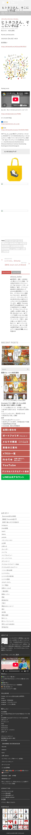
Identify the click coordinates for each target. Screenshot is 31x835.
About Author (6, 272)
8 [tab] (22, 364)
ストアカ (4, 552)
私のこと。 (5, 618)
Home (3, 752)
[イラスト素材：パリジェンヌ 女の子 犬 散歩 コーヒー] (20, 816)
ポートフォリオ (6, 764)
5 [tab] (16, 364)
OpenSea (20, 240)
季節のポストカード (8, 606)
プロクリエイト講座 (7, 248)
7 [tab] (20, 364)
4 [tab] (14, 364)
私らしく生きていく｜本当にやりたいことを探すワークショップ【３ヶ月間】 (15, 782)
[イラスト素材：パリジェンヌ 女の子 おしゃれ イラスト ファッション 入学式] (26, 811)
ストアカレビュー (7, 555)
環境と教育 (5, 615)
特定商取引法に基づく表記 (8, 738)
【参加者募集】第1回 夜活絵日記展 (11, 743)
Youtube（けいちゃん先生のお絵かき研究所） (13, 696)
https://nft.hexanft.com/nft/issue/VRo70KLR (13, 46)
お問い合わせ (5, 755)
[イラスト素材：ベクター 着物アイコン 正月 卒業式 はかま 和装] (10, 827)
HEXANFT (11, 240)
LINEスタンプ (4, 719)
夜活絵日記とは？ (6, 778)
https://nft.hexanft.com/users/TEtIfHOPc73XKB (14, 130)
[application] (15, 665)
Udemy (4, 534)
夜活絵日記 (6, 415)
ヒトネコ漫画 (6, 579)
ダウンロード (6, 561)
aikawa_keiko (14, 28)
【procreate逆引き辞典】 (9, 516)
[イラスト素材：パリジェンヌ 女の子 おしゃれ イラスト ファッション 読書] (4, 816)
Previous (3, 355)
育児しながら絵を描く (8, 624)
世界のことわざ (6, 588)
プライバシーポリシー (7, 736)
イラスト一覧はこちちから (8, 802)
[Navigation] (3, 2)
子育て (4, 603)
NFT (15, 240)
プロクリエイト (5, 246)
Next (28, 355)
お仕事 (4, 543)
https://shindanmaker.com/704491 (11, 114)
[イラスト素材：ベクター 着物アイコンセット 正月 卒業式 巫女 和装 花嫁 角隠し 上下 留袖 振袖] (15, 827)
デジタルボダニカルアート (10, 567)
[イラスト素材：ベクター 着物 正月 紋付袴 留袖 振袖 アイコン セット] (10, 821)
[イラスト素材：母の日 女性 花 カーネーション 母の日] (10, 811)
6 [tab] (18, 364)
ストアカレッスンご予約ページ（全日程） (13, 758)
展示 (3, 609)
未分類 (4, 612)
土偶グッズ (4, 731)
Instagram (5, 525)
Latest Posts (16, 272)
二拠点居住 (5, 591)
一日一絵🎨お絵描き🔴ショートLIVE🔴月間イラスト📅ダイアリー (15, 771)
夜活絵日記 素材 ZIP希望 (9, 775)
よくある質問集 (6, 767)
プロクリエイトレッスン (17, 246)
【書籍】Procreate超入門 (9, 519)
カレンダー (5, 549)
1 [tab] (8, 364)
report (3, 531)
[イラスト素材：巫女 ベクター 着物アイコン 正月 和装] (15, 821)
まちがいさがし (6, 582)
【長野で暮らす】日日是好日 (10, 522)
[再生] (3, 671)
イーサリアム (5, 243)
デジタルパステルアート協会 (10, 564)
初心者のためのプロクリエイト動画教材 (11, 685)
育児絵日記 (5, 627)
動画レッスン (6, 594)
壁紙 (3, 597)
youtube (4, 537)
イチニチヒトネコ (5, 19)
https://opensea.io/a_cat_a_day (10, 124)
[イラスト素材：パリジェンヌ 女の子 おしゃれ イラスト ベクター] (15, 816)
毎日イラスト (5, 251)
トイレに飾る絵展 (7, 570)
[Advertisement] (15, 495)
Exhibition (4, 749)
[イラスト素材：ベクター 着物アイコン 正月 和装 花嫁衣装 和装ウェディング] (20, 821)
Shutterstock (4, 727)
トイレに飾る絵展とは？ (7, 795)
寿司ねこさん (16, 248)
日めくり (23, 248)
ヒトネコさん (14, 19)
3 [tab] (12, 364)
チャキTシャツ (5, 721)
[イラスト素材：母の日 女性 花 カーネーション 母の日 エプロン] (20, 811)
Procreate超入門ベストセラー (11, 420)
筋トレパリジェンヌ (8, 621)
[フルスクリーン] (27, 671)
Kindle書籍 (5, 528)
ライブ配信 (5, 585)
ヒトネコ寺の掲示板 (8, 576)
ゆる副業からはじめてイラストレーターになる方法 (14, 717)
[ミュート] (25, 671)
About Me (4, 746)
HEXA (6, 240)
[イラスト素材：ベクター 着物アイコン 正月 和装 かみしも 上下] (26, 821)
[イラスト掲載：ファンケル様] (4, 811)
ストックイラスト (7, 558)
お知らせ (4, 546)
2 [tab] (10, 364)
